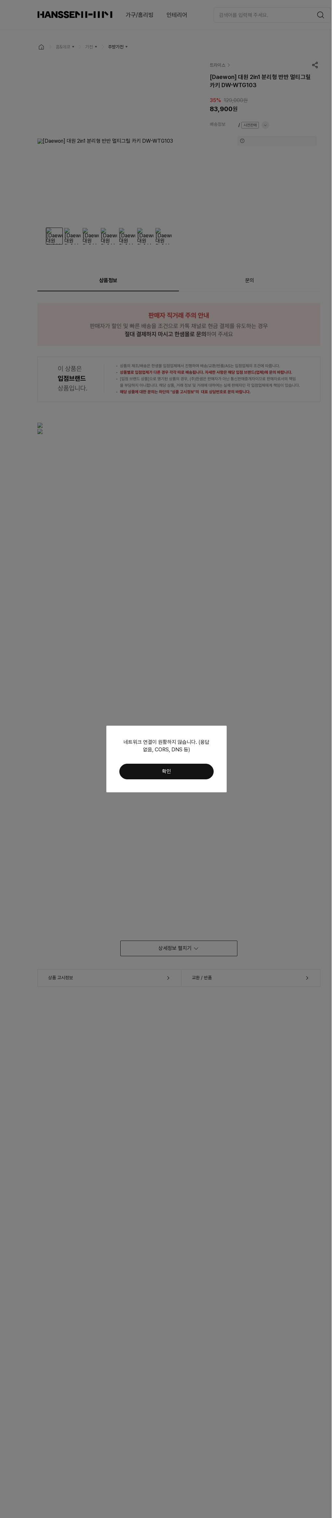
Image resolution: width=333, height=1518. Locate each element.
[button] (166, 771)
